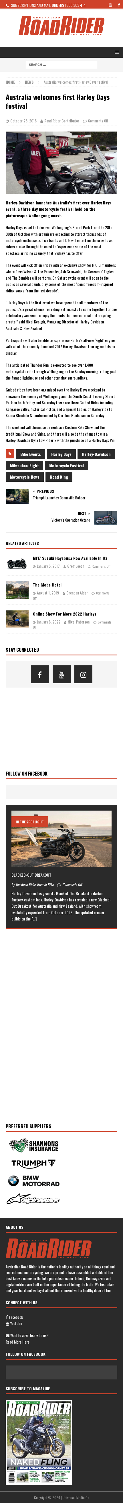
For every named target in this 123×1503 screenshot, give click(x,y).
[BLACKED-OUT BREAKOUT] (61, 839)
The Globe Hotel (47, 585)
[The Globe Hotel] (17, 589)
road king (59, 477)
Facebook (15, 1317)
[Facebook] (40, 674)
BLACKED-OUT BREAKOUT (31, 875)
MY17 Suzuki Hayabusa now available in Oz (70, 558)
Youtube (15, 1323)
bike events (30, 454)
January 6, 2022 (48, 622)
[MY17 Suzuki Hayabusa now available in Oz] (17, 562)
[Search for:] (61, 64)
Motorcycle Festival (66, 465)
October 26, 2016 (23, 121)
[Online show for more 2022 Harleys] (17, 619)
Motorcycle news (24, 477)
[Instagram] (83, 674)
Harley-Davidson (96, 454)
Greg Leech (75, 566)
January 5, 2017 (48, 566)
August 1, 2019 (48, 593)
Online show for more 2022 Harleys (64, 614)
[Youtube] (62, 674)
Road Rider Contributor (61, 121)
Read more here (17, 1342)
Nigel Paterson (79, 622)
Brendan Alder (77, 593)
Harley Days (61, 454)
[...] (34, 919)
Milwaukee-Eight (24, 465)
